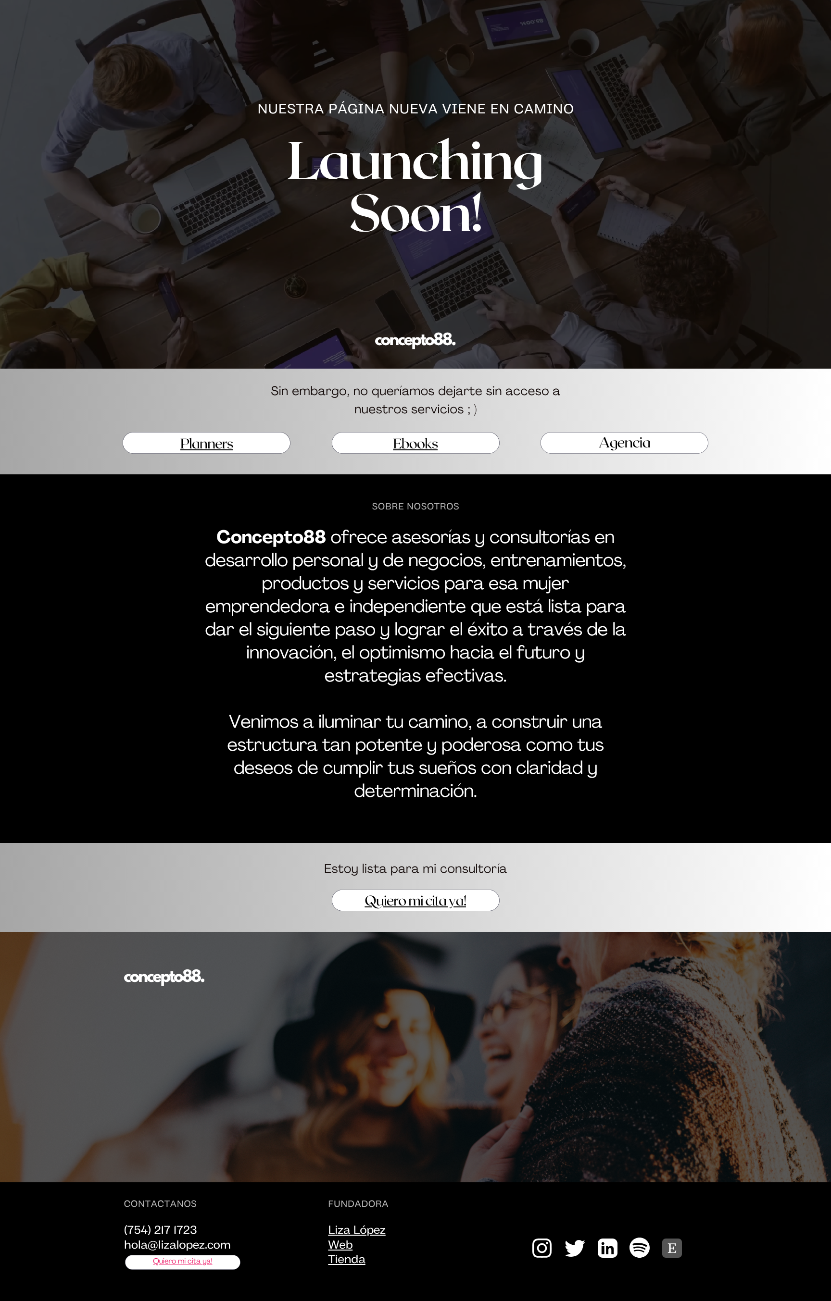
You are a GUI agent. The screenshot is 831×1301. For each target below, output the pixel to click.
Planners (206, 442)
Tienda (346, 1260)
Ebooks (415, 442)
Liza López (356, 1231)
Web (340, 1246)
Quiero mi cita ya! (415, 900)
